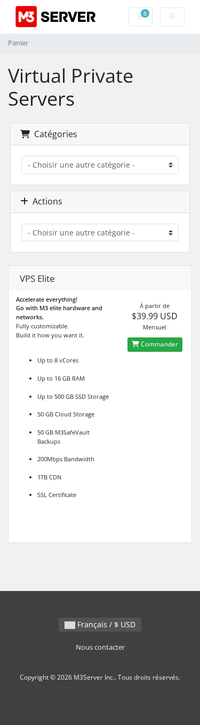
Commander (158, 344)
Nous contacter (100, 647)
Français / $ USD (105, 624)
